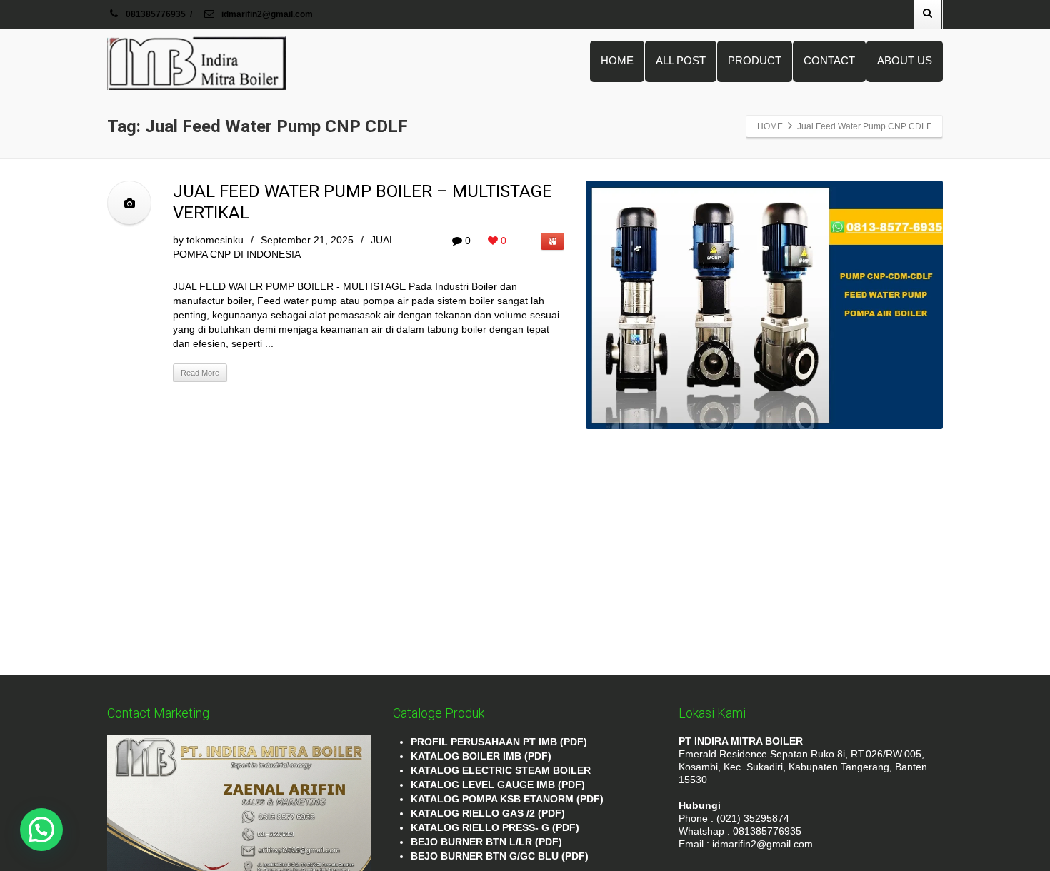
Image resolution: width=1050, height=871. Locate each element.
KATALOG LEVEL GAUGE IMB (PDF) (498, 784)
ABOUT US (904, 60)
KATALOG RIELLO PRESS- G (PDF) (495, 827)
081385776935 (156, 14)
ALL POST (681, 60)
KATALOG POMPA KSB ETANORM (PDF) (507, 799)
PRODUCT (754, 60)
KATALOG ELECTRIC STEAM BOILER (501, 770)
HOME (617, 60)
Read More (200, 372)
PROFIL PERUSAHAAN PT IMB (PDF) (499, 741)
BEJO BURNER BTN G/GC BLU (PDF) (500, 856)
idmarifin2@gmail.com (266, 14)
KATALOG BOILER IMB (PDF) (481, 756)
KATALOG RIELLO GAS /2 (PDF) (488, 813)
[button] (41, 829)
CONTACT (829, 60)
